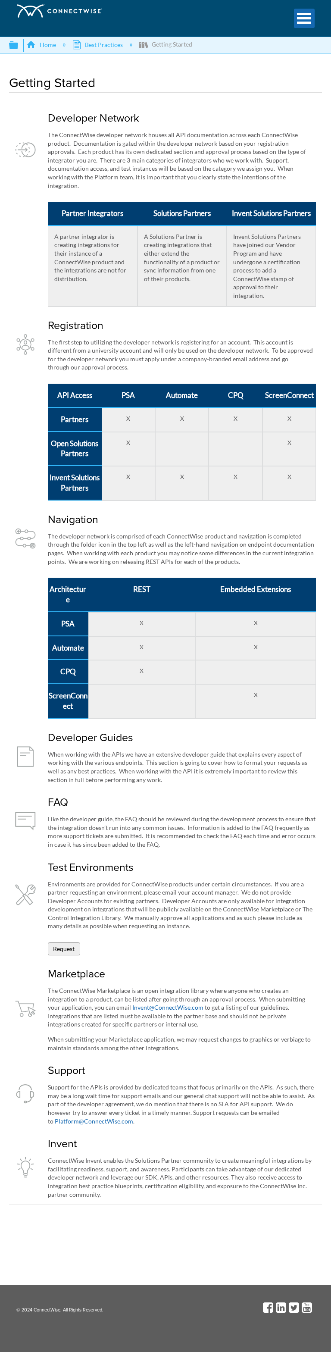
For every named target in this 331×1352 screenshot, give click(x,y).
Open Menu (304, 18)
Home (47, 44)
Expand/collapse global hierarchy (19, 45)
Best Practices (104, 44)
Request (64, 948)
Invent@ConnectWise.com (167, 1007)
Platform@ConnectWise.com (94, 1121)
